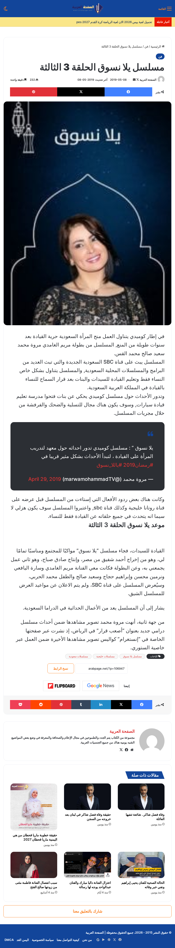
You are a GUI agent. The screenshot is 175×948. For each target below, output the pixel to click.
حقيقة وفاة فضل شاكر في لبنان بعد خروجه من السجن (88, 816)
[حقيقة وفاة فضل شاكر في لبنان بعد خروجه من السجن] (87, 796)
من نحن (87, 940)
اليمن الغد (23, 940)
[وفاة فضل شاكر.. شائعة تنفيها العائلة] (141, 796)
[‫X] (121, 750)
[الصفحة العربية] (87, 8)
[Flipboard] (61, 686)
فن (146, 46)
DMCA (9, 940)
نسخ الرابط (60, 668)
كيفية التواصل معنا (68, 940)
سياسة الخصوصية (43, 940)
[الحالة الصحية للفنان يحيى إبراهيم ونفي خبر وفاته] (141, 865)
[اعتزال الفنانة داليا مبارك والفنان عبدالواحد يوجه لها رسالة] (87, 865)
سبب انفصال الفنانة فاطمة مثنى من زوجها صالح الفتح (36, 885)
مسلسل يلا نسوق (132, 656)
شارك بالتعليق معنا (87, 911)
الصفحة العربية (148, 79)
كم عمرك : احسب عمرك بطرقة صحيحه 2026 (123, 22)
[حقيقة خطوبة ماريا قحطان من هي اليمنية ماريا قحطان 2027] (33, 806)
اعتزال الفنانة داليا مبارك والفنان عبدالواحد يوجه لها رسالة (90, 885)
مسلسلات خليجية (105, 656)
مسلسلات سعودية (78, 656)
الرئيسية (156, 46)
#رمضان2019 (138, 465)
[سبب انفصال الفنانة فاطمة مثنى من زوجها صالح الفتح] (33, 865)
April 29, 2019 (44, 479)
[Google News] (100, 686)
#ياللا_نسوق (109, 465)
